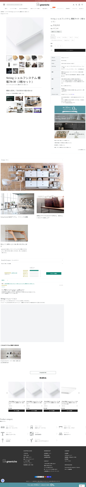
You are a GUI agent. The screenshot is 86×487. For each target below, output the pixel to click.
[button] (25, 270)
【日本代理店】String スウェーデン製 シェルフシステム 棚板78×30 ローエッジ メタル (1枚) (69, 403)
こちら (73, 94)
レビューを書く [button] (53, 273)
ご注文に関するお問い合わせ (50, 463)
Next (33, 205)
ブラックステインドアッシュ (56, 40)
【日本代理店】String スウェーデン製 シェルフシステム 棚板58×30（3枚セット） (16, 403)
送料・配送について (27, 457)
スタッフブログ (68, 461)
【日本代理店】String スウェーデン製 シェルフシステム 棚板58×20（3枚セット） (52, 403)
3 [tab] (19, 213)
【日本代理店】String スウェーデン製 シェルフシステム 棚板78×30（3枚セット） (19, 283)
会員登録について (47, 453)
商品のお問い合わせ (48, 465)
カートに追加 (16, 410)
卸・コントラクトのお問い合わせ (50, 469)
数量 (51, 45)
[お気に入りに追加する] (52, 50)
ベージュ (58, 37)
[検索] (76, 4)
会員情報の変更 (47, 457)
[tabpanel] (17, 204)
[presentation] (7, 393)
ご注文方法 (25, 453)
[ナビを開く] (4, 4)
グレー (73, 40)
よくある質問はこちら (81, 149)
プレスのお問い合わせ (48, 467)
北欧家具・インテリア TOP (6, 11)
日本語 (81, 485)
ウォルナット (66, 40)
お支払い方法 (26, 455)
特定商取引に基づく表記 (28, 464)
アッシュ (76, 37)
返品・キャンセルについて (28, 459)
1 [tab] (15, 213)
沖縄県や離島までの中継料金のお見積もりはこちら (63, 142)
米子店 (75, 457)
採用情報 (66, 459)
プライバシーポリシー (27, 462)
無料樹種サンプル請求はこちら (59, 145)
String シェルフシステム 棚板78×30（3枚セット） (20, 11)
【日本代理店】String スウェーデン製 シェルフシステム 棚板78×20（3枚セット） (34, 403)
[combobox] (82, 486)
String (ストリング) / (4, 13)
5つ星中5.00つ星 (14, 273)
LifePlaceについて (68, 455)
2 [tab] (17, 213)
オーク (71, 37)
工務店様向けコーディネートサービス (51, 471)
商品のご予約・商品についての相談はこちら (61, 140)
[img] (4, 285)
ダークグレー (65, 37)
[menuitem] (6, 8)
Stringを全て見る (43, 372)
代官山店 (71, 457)
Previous (2, 205)
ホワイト (53, 37)
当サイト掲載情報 (68, 469)
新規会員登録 (46, 455)
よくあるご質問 (26, 461)
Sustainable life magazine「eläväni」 (72, 467)
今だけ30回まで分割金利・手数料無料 (43, 0)
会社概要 (66, 453)
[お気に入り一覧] (82, 4)
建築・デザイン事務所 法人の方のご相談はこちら (62, 147)
